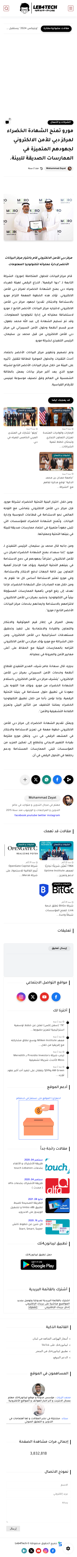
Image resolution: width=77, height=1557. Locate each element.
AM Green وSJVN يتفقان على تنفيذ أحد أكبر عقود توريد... (35, 1073)
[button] (57, 779)
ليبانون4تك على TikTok (55, 1344)
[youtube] (44, 996)
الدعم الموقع (60, 1357)
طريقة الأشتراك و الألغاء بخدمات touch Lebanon (28, 1166)
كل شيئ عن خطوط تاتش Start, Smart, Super (27, 1227)
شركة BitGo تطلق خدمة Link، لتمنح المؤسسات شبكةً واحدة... (59, 911)
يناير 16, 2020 (35, 1220)
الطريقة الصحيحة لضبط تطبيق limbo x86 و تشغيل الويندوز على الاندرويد (26, 1208)
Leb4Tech (21, 1543)
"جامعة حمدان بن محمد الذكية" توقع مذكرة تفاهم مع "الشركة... (58, 483)
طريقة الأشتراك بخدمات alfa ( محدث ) (25, 1186)
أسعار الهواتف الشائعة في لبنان (50, 1338)
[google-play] (24, 1550)
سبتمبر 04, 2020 (33, 1160)
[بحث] (6, 8)
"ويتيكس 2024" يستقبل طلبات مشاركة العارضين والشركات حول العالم (21, 28)
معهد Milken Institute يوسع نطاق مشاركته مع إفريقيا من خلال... (37, 1043)
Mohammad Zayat (56, 168)
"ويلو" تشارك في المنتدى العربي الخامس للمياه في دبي (22, 438)
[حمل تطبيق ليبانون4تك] (38, 1272)
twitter (42, 815)
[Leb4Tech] (38, 8)
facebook (20, 815)
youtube (32, 815)
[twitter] (32, 996)
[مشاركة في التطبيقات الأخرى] (25, 779)
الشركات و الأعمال (60, 122)
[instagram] (21, 996)
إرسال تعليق (59, 948)
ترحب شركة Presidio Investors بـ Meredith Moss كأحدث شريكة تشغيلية (38, 1058)
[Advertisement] (38, 79)
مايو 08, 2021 (35, 1199)
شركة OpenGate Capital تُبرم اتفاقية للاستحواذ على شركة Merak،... (22, 871)
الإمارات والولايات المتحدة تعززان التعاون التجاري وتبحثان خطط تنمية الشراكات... (58, 440)
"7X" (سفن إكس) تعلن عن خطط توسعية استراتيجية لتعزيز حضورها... (39, 1028)
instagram (53, 815)
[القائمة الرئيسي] (70, 8)
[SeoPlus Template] (60, 1543)
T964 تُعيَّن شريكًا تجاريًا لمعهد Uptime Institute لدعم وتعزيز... (58, 871)
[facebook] (56, 996)
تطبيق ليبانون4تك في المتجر (52, 1351)
